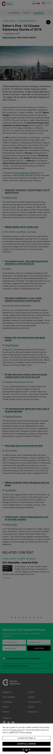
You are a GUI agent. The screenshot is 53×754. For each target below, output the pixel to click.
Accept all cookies (26, 744)
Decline (26, 749)
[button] (26, 738)
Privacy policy (16, 730)
